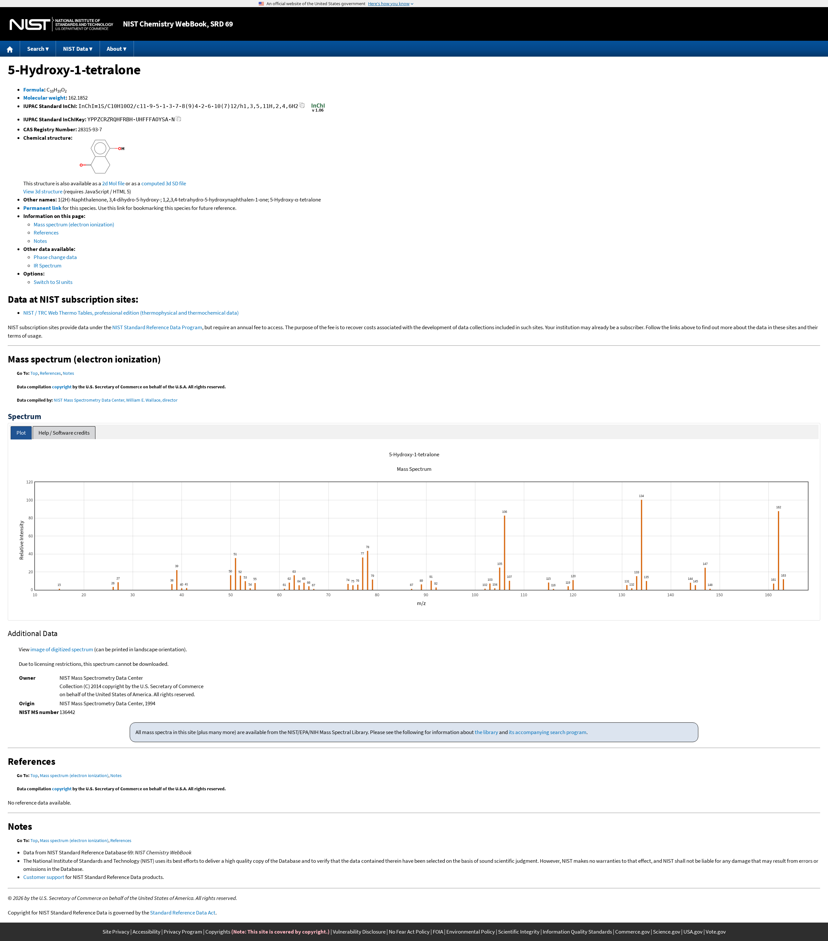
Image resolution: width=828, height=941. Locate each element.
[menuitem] (10, 49)
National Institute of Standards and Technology (61, 24)
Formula (33, 89)
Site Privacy (116, 931)
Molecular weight (44, 97)
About (114, 48)
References (46, 232)
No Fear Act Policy (409, 931)
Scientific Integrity (518, 931)
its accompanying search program (547, 732)
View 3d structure (42, 191)
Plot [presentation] (21, 432)
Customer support (43, 877)
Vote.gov (716, 931)
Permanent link (42, 207)
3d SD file (176, 183)
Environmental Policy (470, 931)
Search (35, 48)
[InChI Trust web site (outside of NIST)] (318, 111)
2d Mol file (113, 183)
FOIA (438, 931)
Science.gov (666, 931)
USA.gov (693, 931)
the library (486, 732)
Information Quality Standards (577, 931)
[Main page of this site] (10, 49)
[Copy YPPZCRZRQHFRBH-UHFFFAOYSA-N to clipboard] (178, 120)
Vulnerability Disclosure (359, 931)
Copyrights (217, 931)
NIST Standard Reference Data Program (157, 327)
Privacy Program (183, 931)
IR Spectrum (47, 265)
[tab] (21, 432)
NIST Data (75, 48)
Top (34, 373)
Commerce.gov (632, 931)
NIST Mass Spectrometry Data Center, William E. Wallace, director (116, 400)
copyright (61, 387)
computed (153, 183)
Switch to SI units (53, 282)
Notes (40, 240)
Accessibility (146, 931)
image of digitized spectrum (61, 649)
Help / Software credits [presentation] (64, 432)
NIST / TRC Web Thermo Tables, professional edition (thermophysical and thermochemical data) (131, 312)
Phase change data (55, 257)
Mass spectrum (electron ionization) (74, 224)
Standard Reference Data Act (182, 912)
